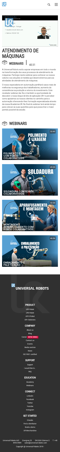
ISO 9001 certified (30, 354)
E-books (30, 420)
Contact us (30, 340)
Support (30, 365)
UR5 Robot (30, 313)
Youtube (30, 406)
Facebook (30, 399)
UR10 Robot (30, 316)
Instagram (30, 410)
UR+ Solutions (30, 320)
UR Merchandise (30, 431)
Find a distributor (30, 424)
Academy (30, 382)
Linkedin (30, 396)
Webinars (16, 63)
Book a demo (30, 427)
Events (30, 344)
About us (30, 330)
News (30, 351)
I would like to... (30, 368)
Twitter (30, 403)
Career (24, 337)
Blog (30, 333)
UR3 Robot (30, 309)
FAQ (30, 372)
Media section (30, 347)
